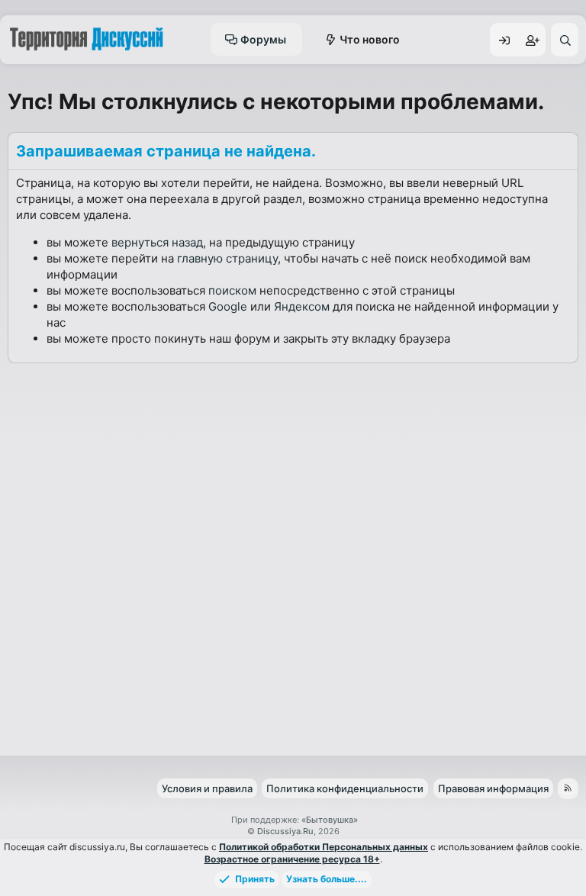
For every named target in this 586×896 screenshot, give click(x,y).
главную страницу (227, 258)
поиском (232, 290)
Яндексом (302, 306)
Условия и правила (207, 788)
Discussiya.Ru (285, 831)
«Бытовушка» (329, 819)
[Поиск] (564, 39)
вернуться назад (157, 242)
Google (227, 306)
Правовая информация (493, 788)
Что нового (370, 39)
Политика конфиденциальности (344, 788)
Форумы (263, 39)
